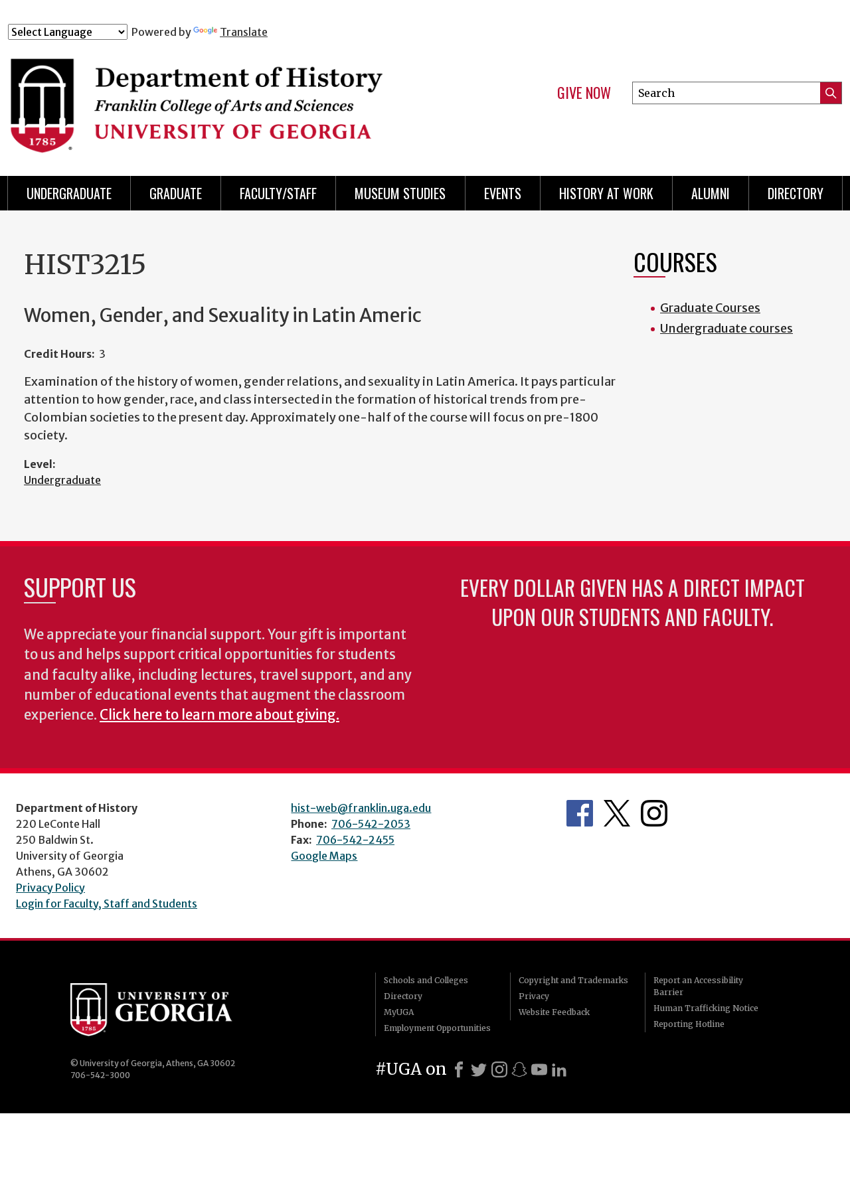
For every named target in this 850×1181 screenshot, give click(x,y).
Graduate (175, 193)
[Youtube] (539, 1069)
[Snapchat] (519, 1069)
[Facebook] (459, 1069)
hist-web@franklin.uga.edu (361, 808)
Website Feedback (554, 1012)
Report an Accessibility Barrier (698, 986)
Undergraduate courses (726, 328)
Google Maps (324, 855)
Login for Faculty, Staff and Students (106, 903)
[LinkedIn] (559, 1069)
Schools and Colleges (426, 980)
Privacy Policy (50, 887)
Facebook (579, 813)
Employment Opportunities (437, 1028)
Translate (244, 32)
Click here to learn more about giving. (219, 715)
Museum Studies (400, 193)
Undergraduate (69, 193)
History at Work (606, 193)
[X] (479, 1069)
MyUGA (399, 1012)
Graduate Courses (710, 307)
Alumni (710, 193)
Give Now (584, 93)
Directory (795, 193)
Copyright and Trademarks (573, 980)
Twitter (617, 813)
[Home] (238, 98)
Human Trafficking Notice (705, 1008)
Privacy (534, 996)
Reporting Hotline (688, 1024)
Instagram (654, 813)
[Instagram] (499, 1069)
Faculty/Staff (278, 193)
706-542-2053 (370, 823)
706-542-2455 (355, 839)
